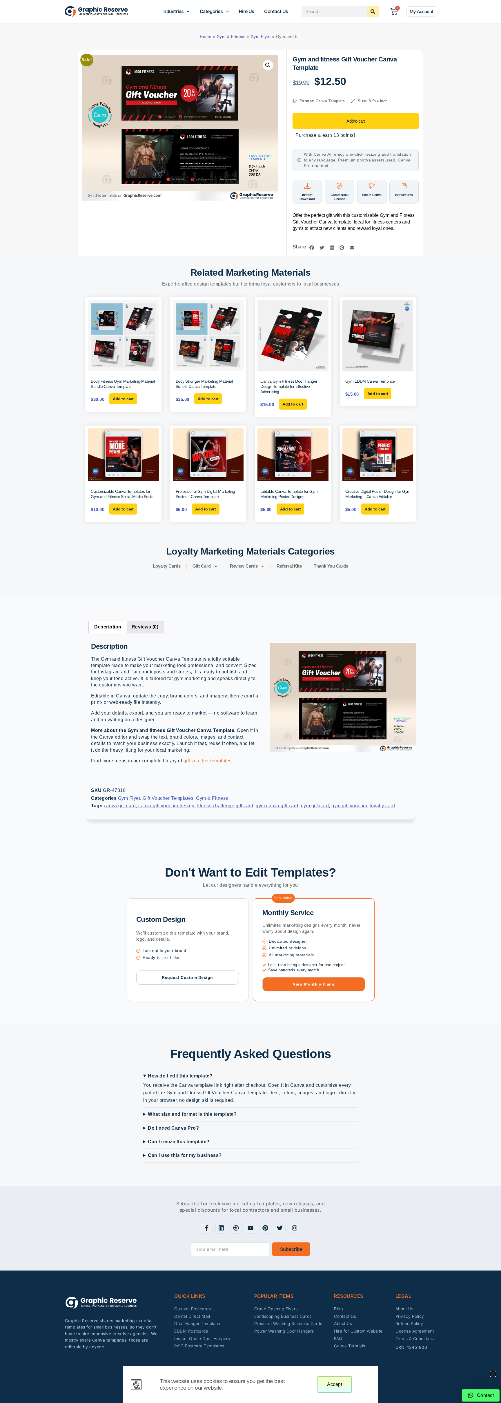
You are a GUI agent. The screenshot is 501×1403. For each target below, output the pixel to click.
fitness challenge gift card (225, 805)
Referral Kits (289, 566)
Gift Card (202, 566)
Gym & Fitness (231, 36)
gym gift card (315, 805)
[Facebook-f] (207, 1228)
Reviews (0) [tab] (145, 626)
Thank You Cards (331, 566)
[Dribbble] (236, 1228)
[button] (268, 65)
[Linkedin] (221, 1228)
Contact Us (276, 11)
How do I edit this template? (180, 1075)
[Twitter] (280, 1228)
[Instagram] (294, 1228)
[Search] (373, 11)
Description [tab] (107, 626)
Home (205, 36)
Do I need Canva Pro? (173, 1128)
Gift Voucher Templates (168, 798)
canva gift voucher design (166, 805)
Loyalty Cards (167, 566)
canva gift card (120, 805)
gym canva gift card (277, 805)
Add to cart (355, 121)
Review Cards (244, 566)
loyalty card (382, 805)
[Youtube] (250, 1228)
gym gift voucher (349, 805)
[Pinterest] (265, 1228)
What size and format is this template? (192, 1114)
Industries (173, 11)
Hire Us (246, 11)
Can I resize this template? (179, 1141)
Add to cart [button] (123, 399)
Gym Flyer (261, 36)
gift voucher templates (208, 760)
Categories (211, 11)
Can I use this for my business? (185, 1155)
